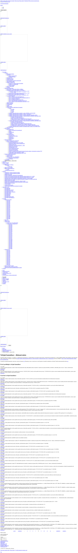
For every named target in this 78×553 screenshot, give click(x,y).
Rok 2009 (8, 215)
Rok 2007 (8, 217)
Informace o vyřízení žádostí (13, 157)
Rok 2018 (8, 207)
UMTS (12, 112)
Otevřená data (7, 159)
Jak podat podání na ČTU (7, 273)
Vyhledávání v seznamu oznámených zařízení (12, 173)
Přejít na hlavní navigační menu (33, 0)
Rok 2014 (8, 211)
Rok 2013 (10, 236)
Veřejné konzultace (10, 102)
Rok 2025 (8, 200)
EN (3, 8)
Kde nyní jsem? (3, 346)
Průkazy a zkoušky (6, 162)
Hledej (1, 5)
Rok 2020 (8, 205)
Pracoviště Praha (7, 188)
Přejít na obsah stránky (4, 0)
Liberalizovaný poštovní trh (13, 150)
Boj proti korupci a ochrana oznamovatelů (14, 80)
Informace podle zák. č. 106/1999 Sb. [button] (13, 156)
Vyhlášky (10, 133)
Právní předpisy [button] (7, 128)
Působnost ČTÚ (9, 77)
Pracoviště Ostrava (8, 193)
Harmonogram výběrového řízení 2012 (17, 122)
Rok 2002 (10, 246)
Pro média (4, 282)
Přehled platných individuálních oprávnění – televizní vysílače (15, 181)
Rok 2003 (10, 245)
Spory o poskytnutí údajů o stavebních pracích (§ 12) (18, 100)
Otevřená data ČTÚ (3, 546)
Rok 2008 (8, 216)
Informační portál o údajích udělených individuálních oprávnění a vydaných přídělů (19, 178)
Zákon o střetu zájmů (10, 86)
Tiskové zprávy (7, 220)
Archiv (8, 169)
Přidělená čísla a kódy (8, 174)
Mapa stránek (21, 0)
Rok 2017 (8, 208)
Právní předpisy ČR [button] (10, 129)
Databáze (4, 280)
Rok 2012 (10, 237)
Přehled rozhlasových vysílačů (10, 180)
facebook (2, 3)
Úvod (3, 270)
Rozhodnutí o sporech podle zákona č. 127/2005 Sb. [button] (15, 90)
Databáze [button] (4, 171)
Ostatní (8, 105)
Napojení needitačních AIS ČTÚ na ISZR (16, 142)
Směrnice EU (11, 138)
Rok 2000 (10, 248)
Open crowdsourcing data (13, 149)
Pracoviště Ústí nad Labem (9, 196)
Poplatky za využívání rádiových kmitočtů (16, 83)
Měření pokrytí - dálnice (9, 167)
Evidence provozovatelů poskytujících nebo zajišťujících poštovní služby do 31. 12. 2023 (20, 176)
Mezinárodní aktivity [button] (8, 139)
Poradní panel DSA (10, 79)
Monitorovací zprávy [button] (8, 199)
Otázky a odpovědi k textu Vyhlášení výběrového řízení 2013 (21, 118)
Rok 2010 (8, 214)
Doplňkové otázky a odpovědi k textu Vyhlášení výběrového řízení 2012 (23, 124)
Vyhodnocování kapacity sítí (9, 170)
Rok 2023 (8, 202)
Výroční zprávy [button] (7, 221)
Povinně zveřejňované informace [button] (10, 154)
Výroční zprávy (5, 272)
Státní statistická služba (10, 81)
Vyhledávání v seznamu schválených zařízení (12, 172)
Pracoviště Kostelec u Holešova (10, 191)
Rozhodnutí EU (11, 137)
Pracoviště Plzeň (7, 194)
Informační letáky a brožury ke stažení (11, 266)
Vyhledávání (26, 0)
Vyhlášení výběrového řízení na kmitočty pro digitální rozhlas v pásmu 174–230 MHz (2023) (24, 126)
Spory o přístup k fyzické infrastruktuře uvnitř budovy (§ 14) (19, 101)
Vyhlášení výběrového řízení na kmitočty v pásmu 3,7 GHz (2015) (20, 114)
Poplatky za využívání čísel (13, 84)
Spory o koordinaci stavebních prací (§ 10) (16, 99)
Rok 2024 (8, 201)
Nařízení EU (11, 136)
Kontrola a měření (6, 279)
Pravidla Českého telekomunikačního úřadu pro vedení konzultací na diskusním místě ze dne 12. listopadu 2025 (35, 358)
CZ (3, 7)
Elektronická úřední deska (7, 350)
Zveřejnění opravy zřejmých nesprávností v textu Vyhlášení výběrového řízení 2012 (25, 125)
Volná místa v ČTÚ (10, 127)
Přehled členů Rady (12, 76)
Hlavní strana (17, 0)
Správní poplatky (12, 85)
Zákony (10, 131)
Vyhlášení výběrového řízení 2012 (16, 121)
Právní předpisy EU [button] (10, 134)
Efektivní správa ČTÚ (12, 144)
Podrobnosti (2, 369)
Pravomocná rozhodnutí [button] (11, 95)
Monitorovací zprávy (6, 271)
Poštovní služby (9, 106)
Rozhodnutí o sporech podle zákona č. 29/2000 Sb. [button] (15, 93)
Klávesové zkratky (11, 0)
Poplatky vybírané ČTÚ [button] (11, 82)
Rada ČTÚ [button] (9, 74)
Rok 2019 (8, 206)
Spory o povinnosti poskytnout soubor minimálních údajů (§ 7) (19, 97)
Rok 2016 (8, 209)
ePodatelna (4, 274)
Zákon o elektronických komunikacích (15, 130)
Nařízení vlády (11, 132)
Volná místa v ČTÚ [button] (6, 187)
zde (24, 361)
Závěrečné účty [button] (7, 249)
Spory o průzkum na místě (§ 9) (14, 98)
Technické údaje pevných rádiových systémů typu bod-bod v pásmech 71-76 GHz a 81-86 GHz (21, 179)
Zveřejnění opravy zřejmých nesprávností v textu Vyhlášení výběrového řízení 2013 (25, 119)
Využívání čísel (9, 104)
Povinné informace (10, 158)
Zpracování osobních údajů (5, 550)
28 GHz (12, 110)
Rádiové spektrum (10, 103)
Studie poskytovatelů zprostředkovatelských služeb (13, 267)
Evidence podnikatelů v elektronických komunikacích (14, 175)
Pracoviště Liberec (8, 192)
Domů (4, 348)
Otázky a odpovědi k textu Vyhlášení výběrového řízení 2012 (21, 123)
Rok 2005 (10, 243)
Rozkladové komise (10, 78)
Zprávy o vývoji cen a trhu (9, 265)
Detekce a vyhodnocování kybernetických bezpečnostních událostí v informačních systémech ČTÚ (25, 151)
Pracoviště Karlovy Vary (9, 190)
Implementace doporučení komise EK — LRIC (17, 145)
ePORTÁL (4, 161)
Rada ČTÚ (6, 219)
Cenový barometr (8, 183)
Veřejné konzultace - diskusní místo (11, 160)
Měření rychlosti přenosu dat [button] (9, 168)
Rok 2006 (8, 218)
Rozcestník (4, 276)
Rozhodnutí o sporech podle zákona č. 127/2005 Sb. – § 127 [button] (19, 91)
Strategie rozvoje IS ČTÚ (13, 146)
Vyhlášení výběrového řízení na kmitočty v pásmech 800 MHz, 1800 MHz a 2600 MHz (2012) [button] (25, 120)
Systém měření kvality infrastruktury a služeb (16, 152)
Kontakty (8, 87)
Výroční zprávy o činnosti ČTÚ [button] (12, 223)
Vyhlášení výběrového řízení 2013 (16, 116)
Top (1, 552)
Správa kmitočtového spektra (14, 148)
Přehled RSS (2, 542)
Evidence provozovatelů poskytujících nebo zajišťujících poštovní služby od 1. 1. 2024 (19, 177)
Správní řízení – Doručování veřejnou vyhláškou (15, 89)
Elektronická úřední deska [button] (9, 88)
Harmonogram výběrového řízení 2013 (17, 117)
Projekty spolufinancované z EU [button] (12, 141)
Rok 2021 (10, 166)
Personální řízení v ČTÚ (13, 147)
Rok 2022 (8, 203)
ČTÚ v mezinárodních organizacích (13, 140)
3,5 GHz (12, 111)
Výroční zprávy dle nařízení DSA (12, 222)
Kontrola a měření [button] (6, 163)
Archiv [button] (10, 108)
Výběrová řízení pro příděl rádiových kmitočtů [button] (14, 107)
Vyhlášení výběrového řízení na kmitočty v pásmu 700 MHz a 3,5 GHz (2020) (22, 113)
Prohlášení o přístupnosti (4, 545)
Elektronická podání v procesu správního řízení (17, 143)
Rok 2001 (10, 247)
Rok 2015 (8, 210)
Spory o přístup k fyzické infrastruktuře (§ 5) (16, 96)
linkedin (7, 3)
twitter (5, 3)
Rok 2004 (10, 244)
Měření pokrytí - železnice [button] (9, 164)
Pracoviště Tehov (7, 195)
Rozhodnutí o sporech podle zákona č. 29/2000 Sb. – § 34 (18, 94)
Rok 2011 (8, 213)
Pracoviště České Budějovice (9, 197)
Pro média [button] (4, 198)
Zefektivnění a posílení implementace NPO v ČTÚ (17, 153)
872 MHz (12, 109)
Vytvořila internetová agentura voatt (21, 550)
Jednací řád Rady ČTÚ (13, 75)
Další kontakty (2, 541)
